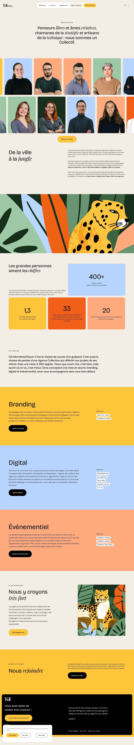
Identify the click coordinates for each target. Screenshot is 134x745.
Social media (101, 480)
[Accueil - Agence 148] (8, 5)
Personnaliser (41, 735)
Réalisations (42, 5)
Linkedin (71, 719)
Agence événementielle (20, 554)
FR (125, 5)
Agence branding (18, 428)
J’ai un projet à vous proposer (18, 718)
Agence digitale (17, 493)
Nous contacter (90, 5)
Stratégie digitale (103, 484)
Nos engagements (18, 632)
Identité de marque (103, 415)
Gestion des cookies (94, 731)
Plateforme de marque (103, 418)
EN (128, 5)
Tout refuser (25, 735)
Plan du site (83, 731)
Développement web (102, 473)
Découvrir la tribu (67, 139)
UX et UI (99, 487)
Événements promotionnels (105, 545)
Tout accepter (12, 735)
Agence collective (76, 5)
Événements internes (103, 541)
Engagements (63, 5)
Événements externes (103, 537)
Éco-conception (101, 477)
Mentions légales (73, 731)
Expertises (53, 5)
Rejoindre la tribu (77, 675)
